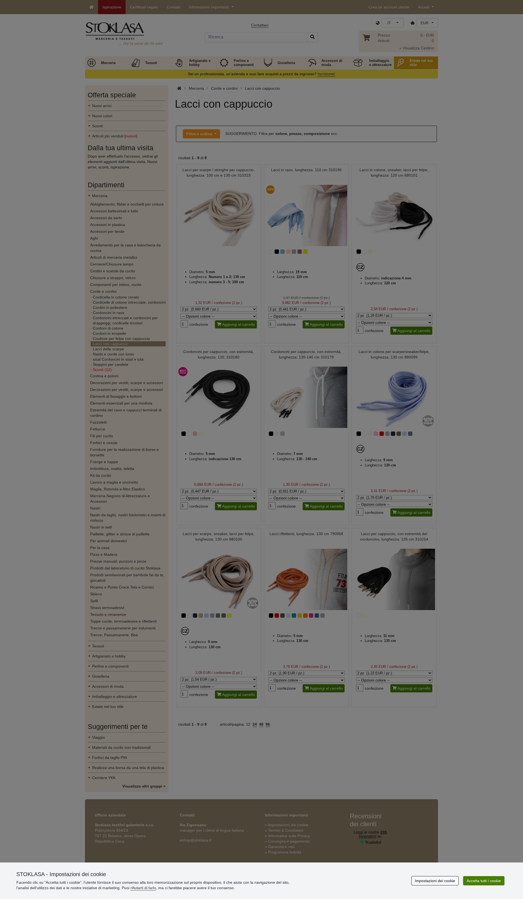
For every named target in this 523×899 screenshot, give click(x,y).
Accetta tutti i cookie (484, 881)
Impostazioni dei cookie (435, 881)
